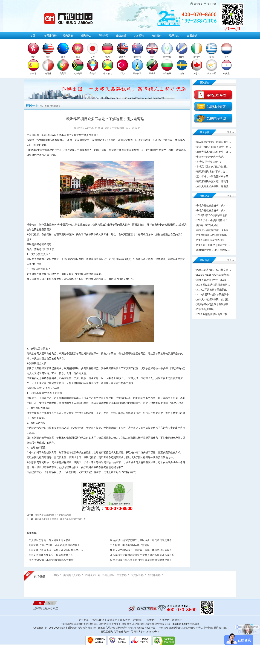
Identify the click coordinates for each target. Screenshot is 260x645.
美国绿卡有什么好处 (207, 225)
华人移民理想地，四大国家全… (213, 141)
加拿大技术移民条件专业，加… (213, 151)
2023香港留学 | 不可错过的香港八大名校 (51, 560)
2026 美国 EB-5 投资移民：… (212, 240)
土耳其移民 (55, 575)
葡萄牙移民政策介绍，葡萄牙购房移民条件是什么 (56, 550)
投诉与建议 (98, 620)
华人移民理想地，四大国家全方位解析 (50, 540)
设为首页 (198, 3)
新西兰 (122, 56)
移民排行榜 (50, 35)
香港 (33, 56)
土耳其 (122, 73)
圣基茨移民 (123, 575)
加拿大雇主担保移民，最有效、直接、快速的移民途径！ (141, 550)
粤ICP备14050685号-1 (146, 631)
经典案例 (68, 35)
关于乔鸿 (83, 620)
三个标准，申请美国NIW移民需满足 (129, 545)
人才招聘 (139, 35)
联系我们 (174, 35)
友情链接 (39, 576)
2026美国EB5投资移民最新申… (213, 294)
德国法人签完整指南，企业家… (213, 230)
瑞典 (182, 73)
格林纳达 (107, 73)
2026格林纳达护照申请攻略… (212, 235)
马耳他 (48, 73)
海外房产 (156, 35)
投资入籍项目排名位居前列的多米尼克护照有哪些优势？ (141, 560)
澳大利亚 (137, 56)
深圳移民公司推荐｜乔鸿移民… (213, 304)
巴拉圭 (226, 73)
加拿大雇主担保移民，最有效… (213, 186)
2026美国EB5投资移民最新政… (213, 274)
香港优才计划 (92, 575)
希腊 (211, 56)
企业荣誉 (121, 35)
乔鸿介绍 (103, 35)
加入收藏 (211, 3)
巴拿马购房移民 (205, 309)
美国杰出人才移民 (73, 575)
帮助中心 (151, 620)
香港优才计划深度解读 (208, 161)
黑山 (78, 56)
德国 (107, 56)
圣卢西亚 (137, 73)
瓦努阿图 (78, 73)
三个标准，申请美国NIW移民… (213, 176)
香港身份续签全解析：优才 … (212, 205)
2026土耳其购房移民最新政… (212, 289)
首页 (32, 35)
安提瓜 (92, 73)
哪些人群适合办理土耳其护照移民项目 (53, 514)
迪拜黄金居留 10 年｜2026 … (212, 279)
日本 (93, 56)
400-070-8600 (118, 508)
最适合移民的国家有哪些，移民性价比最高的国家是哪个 (141, 540)
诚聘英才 (112, 620)
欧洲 (63, 56)
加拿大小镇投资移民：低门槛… (213, 299)
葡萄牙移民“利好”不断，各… (212, 171)
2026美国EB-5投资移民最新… (213, 215)
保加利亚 (167, 73)
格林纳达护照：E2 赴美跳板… (213, 250)
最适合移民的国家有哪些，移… (213, 146)
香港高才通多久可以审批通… (212, 166)
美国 (48, 56)
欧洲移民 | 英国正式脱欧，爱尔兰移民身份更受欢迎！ (60, 518)
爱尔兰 (196, 56)
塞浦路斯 (211, 73)
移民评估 (86, 35)
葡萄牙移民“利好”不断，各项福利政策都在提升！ (55, 545)
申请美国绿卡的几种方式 (210, 156)
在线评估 (165, 620)
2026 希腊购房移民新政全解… (213, 284)
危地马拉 (167, 56)
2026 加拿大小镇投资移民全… (213, 220)
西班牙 (33, 73)
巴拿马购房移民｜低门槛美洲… (213, 269)
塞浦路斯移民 (155, 575)
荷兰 (226, 56)
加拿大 (196, 73)
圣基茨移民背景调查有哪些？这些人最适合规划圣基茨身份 (142, 555)
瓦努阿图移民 (138, 575)
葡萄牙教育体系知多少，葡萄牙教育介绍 (51, 555)
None (181, 56)
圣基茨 (152, 73)
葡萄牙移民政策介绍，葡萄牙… (213, 181)
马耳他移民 (108, 575)
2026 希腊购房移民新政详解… (213, 314)
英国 (152, 56)
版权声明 (125, 620)
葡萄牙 (63, 73)
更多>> (230, 132)
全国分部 (192, 35)
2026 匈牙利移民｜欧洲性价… (213, 245)
